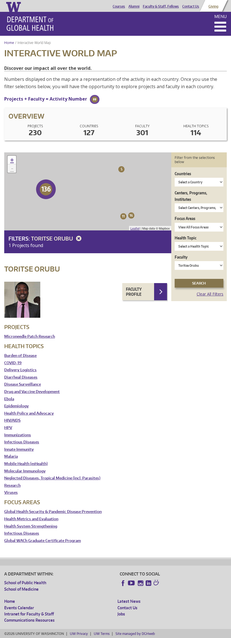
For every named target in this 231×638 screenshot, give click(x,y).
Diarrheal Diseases (20, 377)
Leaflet (135, 228)
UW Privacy (79, 634)
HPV (8, 428)
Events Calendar (19, 607)
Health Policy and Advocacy (29, 413)
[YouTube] (132, 583)
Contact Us (190, 6)
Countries (183, 173)
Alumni (133, 6)
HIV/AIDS (12, 420)
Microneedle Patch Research (29, 336)
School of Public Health (25, 582)
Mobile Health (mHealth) (26, 464)
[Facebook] (123, 583)
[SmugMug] (157, 583)
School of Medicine (21, 589)
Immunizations (17, 435)
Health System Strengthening (30, 526)
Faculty (181, 257)
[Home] (30, 24)
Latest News (129, 601)
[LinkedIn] (148, 583)
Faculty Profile (134, 292)
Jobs (121, 614)
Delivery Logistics (20, 370)
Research (12, 485)
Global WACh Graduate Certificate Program (42, 541)
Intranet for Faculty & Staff (29, 614)
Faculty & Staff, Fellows (161, 6)
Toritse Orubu (52, 238)
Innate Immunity (19, 449)
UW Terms (102, 634)
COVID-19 (13, 363)
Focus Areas (185, 218)
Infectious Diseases (21, 442)
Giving (213, 6)
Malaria (11, 456)
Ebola (9, 399)
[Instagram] (140, 583)
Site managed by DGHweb (135, 634)
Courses (119, 6)
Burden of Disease (20, 356)
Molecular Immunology (25, 471)
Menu (220, 16)
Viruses (11, 492)
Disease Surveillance (22, 384)
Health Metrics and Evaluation (31, 519)
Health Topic (185, 237)
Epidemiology (16, 406)
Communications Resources (29, 620)
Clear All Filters (210, 294)
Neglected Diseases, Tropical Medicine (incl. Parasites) (52, 478)
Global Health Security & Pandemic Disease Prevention (53, 512)
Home (9, 42)
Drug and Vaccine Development (32, 392)
